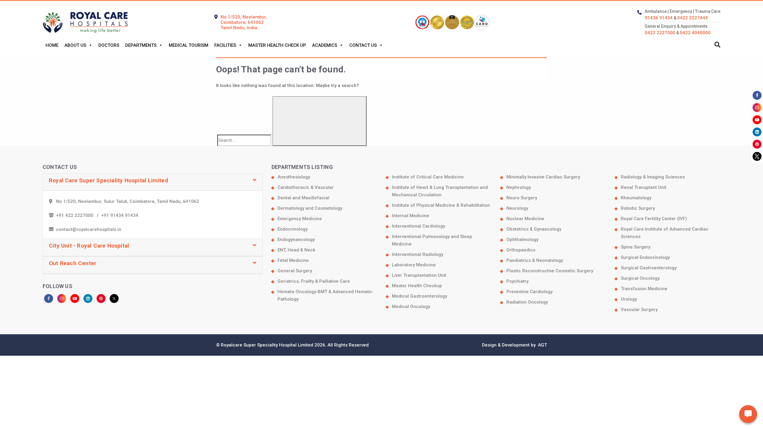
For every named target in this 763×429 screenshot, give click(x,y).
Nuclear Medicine (525, 218)
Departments (140, 45)
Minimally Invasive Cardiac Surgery (543, 177)
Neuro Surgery (521, 197)
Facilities (225, 45)
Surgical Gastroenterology (649, 268)
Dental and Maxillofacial (303, 197)
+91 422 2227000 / (78, 215)
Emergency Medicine (299, 218)
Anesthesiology (293, 177)
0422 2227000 (660, 32)
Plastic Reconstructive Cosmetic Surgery (549, 270)
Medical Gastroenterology (419, 296)
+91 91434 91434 (119, 215)
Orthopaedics (520, 250)
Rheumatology (636, 197)
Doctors (108, 45)
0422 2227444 (692, 18)
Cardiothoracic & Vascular (305, 187)
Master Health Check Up (277, 45)
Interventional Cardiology (418, 226)
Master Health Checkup (417, 285)
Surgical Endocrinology (645, 257)
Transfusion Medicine (644, 288)
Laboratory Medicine (414, 265)
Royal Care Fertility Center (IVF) (654, 218)
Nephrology (518, 187)
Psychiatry (517, 281)
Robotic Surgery (638, 208)
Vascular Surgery (639, 309)
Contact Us (363, 45)
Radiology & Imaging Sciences (653, 177)
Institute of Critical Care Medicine (428, 177)
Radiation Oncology (527, 302)
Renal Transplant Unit (643, 187)
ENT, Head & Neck (296, 250)
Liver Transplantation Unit (419, 275)
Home (52, 45)
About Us (75, 45)
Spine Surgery (635, 247)
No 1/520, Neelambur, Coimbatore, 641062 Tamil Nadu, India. (244, 22)
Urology (629, 299)
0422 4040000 (695, 32)
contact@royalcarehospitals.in (88, 229)
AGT (542, 345)
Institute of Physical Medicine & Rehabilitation (441, 205)
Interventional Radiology (417, 254)
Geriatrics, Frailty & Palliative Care (313, 281)
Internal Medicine (410, 215)
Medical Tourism (188, 45)
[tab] (152, 182)
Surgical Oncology (640, 278)
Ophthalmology (522, 239)
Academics (324, 45)
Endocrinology (292, 229)
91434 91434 (659, 18)
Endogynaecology (296, 239)
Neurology (517, 208)
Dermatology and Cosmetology (309, 208)
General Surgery (294, 270)
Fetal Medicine (293, 260)
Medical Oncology (411, 306)
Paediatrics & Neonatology (534, 260)
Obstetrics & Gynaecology (533, 229)
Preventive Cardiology (529, 291)
